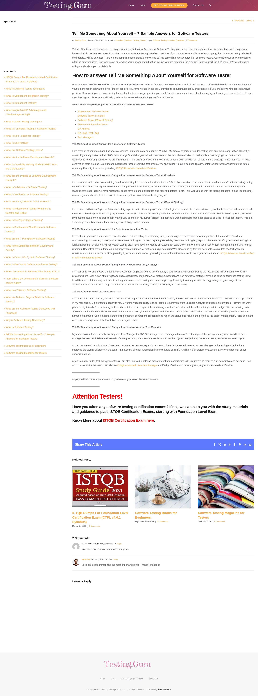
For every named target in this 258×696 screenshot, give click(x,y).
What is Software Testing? (20, 327)
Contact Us (153, 679)
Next (249, 20)
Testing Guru (80, 40)
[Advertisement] (26, 44)
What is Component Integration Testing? (27, 96)
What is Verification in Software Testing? (27, 194)
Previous (239, 20)
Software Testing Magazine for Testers (226, 487)
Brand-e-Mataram (164, 690)
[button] (210, 5)
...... (123, 690)
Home (102, 679)
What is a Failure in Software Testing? (26, 290)
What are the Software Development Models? (30, 157)
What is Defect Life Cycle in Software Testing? (30, 257)
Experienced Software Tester (93, 111)
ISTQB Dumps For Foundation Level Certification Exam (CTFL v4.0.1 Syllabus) (100, 487)
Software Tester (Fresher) (91, 115)
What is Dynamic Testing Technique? (25, 88)
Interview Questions (123, 40)
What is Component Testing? (21, 103)
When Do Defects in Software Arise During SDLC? (33, 271)
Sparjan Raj (86, 559)
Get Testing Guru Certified (132, 679)
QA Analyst (83, 128)
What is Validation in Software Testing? (26, 187)
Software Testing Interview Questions (168, 40)
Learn (113, 679)
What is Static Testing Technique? (24, 121)
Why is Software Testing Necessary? (25, 320)
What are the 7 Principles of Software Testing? (30, 238)
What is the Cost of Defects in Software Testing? (31, 264)
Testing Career (139, 40)
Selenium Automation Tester (93, 124)
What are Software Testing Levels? (24, 150)
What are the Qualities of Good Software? (28, 201)
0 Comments (162, 521)
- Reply (118, 544)
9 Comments (94, 526)
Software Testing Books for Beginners (163, 487)
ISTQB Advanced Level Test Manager (137, 365)
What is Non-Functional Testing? (23, 135)
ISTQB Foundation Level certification (136, 168)
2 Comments (191, 40)
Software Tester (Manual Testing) (95, 120)
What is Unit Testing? (17, 143)
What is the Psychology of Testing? (24, 220)
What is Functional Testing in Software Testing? (31, 128)
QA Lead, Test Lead (88, 133)
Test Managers (86, 137)
